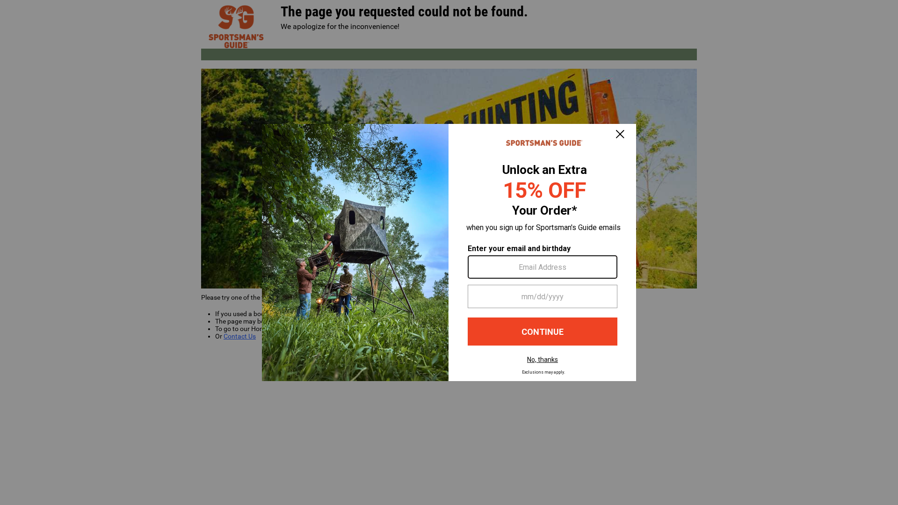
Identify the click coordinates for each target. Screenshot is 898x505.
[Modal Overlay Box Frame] (449, 252)
